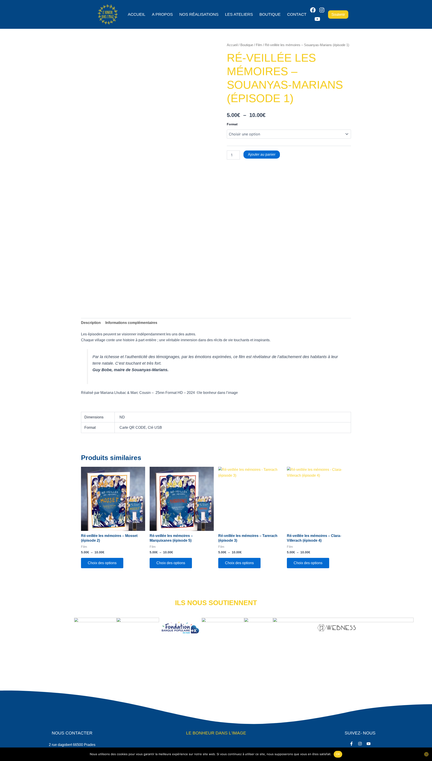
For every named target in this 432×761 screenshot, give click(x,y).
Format (232, 124)
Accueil (136, 14)
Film (259, 45)
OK (338, 754)
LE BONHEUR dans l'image (216, 733)
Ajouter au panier (261, 154)
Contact (296, 14)
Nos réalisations (198, 14)
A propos (162, 14)
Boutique (270, 14)
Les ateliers (239, 14)
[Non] (426, 754)
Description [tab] (91, 323)
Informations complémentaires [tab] (131, 323)
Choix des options (102, 563)
